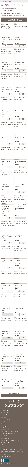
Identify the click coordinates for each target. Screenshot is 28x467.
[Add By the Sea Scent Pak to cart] (23, 119)
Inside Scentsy (5, 419)
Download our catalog (8, 433)
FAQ (2, 445)
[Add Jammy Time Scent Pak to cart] (10, 291)
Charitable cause (6, 436)
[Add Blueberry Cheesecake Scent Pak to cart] (10, 119)
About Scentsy (5, 412)
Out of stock (7, 314)
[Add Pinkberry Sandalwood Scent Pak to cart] (23, 388)
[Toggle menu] (25, 5)
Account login (5, 442)
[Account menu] (18, 5)
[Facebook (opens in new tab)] (6, 406)
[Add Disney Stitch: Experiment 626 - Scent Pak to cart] (10, 243)
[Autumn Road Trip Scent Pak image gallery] (20, 55)
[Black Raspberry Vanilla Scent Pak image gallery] (7, 80)
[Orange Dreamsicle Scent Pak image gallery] (7, 347)
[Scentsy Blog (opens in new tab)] (21, 406)
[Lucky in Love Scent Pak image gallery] (7, 300)
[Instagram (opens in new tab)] (9, 406)
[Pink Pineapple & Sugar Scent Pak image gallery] (7, 372)
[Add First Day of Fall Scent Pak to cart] (23, 243)
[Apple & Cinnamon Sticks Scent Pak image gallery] (7, 55)
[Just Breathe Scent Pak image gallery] (20, 277)
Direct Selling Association (9, 455)
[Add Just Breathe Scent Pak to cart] (23, 291)
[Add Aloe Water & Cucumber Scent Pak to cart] (10, 45)
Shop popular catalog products (10, 431)
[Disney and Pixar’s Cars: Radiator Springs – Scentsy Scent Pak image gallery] (7, 200)
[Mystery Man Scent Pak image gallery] (7, 324)
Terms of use (20, 451)
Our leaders (4, 417)
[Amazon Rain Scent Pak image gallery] (20, 30)
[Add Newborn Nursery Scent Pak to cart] (23, 338)
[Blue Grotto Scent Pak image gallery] (20, 80)
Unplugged (7, 8)
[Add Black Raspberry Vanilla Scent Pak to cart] (10, 94)
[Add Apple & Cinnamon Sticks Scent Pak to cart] (10, 71)
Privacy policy (13, 449)
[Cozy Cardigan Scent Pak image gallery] (20, 176)
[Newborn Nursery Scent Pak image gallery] (20, 324)
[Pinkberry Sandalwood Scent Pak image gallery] (20, 372)
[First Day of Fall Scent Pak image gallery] (20, 227)
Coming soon (21, 218)
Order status (5, 438)
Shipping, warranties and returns (11, 440)
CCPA (20, 449)
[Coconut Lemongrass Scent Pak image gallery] (7, 176)
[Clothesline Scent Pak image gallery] (20, 153)
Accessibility (20, 453)
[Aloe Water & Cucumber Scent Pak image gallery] (7, 30)
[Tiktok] (12, 406)
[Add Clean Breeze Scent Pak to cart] (10, 167)
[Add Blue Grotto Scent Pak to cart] (23, 94)
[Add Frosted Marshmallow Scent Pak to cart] (23, 268)
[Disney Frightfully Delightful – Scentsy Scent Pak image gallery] (20, 199)
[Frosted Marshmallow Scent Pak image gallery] (20, 252)
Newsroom (4, 449)
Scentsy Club (5, 429)
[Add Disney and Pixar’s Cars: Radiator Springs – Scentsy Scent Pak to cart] (10, 218)
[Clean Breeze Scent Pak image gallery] (7, 153)
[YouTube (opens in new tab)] (18, 406)
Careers (3, 421)
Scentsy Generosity (7, 415)
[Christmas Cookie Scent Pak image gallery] (7, 128)
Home (2, 8)
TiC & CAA (4, 451)
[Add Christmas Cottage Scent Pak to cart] (23, 144)
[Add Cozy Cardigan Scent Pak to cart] (23, 192)
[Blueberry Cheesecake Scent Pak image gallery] (7, 103)
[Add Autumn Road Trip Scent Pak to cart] (23, 71)
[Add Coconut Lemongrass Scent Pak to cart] (10, 192)
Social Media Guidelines (8, 453)
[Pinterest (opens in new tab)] (15, 406)
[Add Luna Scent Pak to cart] (23, 314)
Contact (3, 424)
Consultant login (6, 457)
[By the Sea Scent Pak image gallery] (20, 103)
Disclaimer (12, 451)
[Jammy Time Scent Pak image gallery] (7, 277)
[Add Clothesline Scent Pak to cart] (23, 167)
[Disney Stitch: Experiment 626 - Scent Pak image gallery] (7, 227)
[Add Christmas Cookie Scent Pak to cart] (10, 144)
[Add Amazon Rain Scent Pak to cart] (23, 45)
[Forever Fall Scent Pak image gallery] (7, 252)
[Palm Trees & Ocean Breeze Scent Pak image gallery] (20, 347)
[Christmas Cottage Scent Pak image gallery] (20, 128)
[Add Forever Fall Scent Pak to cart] (10, 268)
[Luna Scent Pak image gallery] (20, 300)
